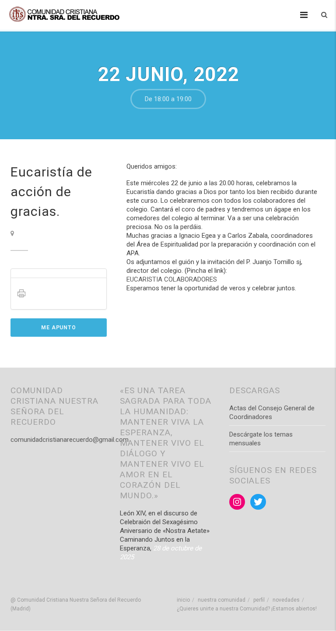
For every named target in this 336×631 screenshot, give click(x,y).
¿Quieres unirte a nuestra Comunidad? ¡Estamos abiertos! (247, 609)
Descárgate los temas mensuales (261, 438)
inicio (183, 600)
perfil (259, 600)
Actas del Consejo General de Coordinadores (272, 412)
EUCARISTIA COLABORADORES (171, 279)
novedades (286, 600)
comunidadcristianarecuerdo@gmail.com (69, 440)
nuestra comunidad (221, 600)
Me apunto (58, 327)
